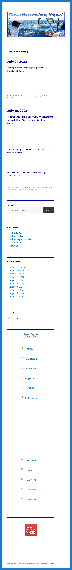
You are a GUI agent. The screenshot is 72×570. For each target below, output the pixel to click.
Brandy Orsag (43, 187)
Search (10, 205)
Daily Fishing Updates (23, 96)
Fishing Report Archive (20, 239)
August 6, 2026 (17, 293)
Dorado (9, 98)
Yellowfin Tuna (32, 189)
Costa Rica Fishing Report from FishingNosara (21, 564)
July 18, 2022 (17, 110)
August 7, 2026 (17, 290)
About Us (14, 246)
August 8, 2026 (17, 287)
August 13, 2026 (17, 280)
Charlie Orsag (45, 96)
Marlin (20, 189)
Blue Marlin (35, 187)
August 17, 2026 (17, 277)
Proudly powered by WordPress (46, 564)
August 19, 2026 (17, 270)
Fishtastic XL (16, 233)
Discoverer (14, 189)
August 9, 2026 (17, 283)
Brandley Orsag (36, 96)
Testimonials (16, 242)
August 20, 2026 (17, 267)
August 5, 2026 (17, 296)
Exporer (14, 98)
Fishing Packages (17, 236)
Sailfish (25, 189)
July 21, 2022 (17, 61)
